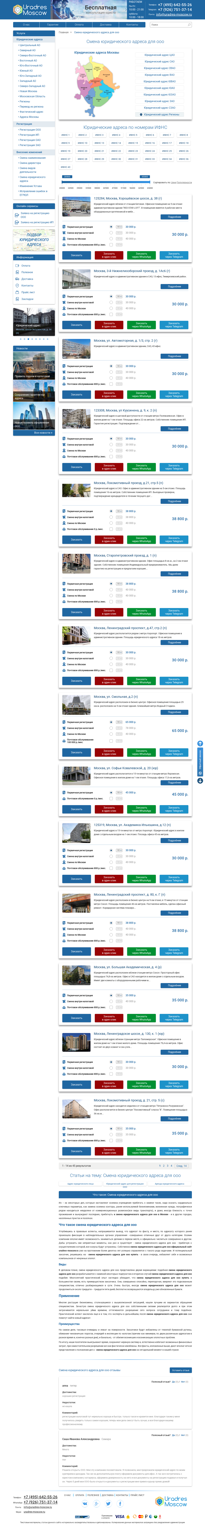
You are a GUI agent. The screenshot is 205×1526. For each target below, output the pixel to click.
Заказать (76, 255)
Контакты (132, 24)
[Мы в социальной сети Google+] (96, 1504)
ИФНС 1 (66, 135)
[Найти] (189, 24)
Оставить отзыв (180, 1370)
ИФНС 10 (82, 143)
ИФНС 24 (150, 151)
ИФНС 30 (116, 159)
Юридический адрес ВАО (160, 74)
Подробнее (174, 216)
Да (173, 1381)
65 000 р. (131, 722)
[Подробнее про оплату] (120, 1517)
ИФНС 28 (82, 159)
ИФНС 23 (133, 151)
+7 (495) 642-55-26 (175, 5)
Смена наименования (33, 157)
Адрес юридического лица (80, 1184)
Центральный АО (30, 45)
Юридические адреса (29, 39)
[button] (21, 339)
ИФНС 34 (167, 159)
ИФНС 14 (116, 143)
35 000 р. (131, 995)
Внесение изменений (29, 152)
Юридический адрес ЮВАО (160, 81)
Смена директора (30, 162)
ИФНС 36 (184, 159)
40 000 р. (131, 239)
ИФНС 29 (99, 159)
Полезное (27, 272)
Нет (183, 1381)
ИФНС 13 (99, 143)
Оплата (79, 24)
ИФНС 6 (150, 135)
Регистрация (24, 123)
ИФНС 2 (82, 135)
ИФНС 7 (167, 135)
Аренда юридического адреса (169, 1184)
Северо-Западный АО (32, 86)
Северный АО (28, 50)
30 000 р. (131, 227)
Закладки (27, 299)
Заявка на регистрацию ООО (35, 215)
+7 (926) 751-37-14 (175, 10)
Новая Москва (28, 91)
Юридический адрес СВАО (159, 68)
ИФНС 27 (65, 159)
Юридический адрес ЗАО (160, 101)
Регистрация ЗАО (30, 145)
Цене (173, 182)
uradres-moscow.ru (34, 1511)
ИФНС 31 (133, 159)
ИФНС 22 (116, 151)
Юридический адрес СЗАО (159, 107)
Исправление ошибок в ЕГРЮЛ (33, 193)
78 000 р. (131, 728)
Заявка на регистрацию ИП (37, 222)
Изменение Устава (31, 186)
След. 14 (181, 1165)
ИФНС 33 (150, 159)
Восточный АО (28, 60)
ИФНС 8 (184, 135)
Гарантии (52, 24)
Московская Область (32, 96)
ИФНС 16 (150, 143)
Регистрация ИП (29, 134)
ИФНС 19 (65, 151)
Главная (64, 32)
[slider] (149, 182)
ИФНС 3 (99, 135)
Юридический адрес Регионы (161, 114)
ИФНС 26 (184, 151)
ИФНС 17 (167, 143)
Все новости (42, 432)
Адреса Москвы (29, 116)
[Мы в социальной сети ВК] (85, 1504)
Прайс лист (28, 292)
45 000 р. (131, 792)
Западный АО (28, 80)
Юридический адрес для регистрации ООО (125, 1184)
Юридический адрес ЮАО (159, 88)
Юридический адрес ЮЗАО (160, 94)
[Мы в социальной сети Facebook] (120, 1504)
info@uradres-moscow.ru (174, 14)
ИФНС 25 (167, 151)
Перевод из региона (31, 106)
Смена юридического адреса (32, 179)
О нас (26, 24)
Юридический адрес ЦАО (160, 54)
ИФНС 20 (82, 151)
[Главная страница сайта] (171, 1501)
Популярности (184, 182)
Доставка (105, 24)
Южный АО (26, 70)
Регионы (25, 101)
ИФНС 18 (184, 143)
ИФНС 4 (116, 135)
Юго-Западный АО (30, 75)
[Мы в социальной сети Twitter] (108, 1504)
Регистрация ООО (30, 129)
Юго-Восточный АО (31, 65)
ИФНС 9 (66, 143)
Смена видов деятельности (28, 170)
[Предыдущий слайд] (52, 9)
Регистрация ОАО (30, 140)
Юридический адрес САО (160, 61)
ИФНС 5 (133, 135)
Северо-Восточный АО (33, 55)
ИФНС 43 (65, 167)
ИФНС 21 (99, 151)
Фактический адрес (31, 111)
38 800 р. (131, 511)
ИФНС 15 (133, 143)
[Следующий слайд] (126, 9)
